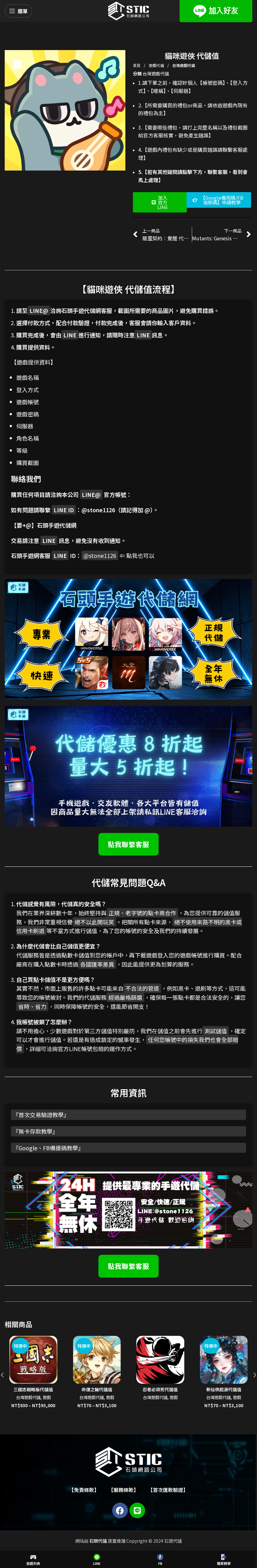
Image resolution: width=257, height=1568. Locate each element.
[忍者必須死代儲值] (160, 1360)
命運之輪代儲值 (96, 1389)
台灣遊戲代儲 (183, 65)
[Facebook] (120, 1510)
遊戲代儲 (157, 65)
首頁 (137, 65)
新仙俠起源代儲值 (223, 1389)
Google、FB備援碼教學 (48, 1148)
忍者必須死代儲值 (160, 1389)
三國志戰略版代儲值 (33, 1389)
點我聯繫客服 (128, 844)
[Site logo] (128, 10)
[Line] (137, 1510)
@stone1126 (98, 510)
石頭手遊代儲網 (56, 525)
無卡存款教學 (35, 1131)
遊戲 (47, 1397)
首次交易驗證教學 (41, 1115)
